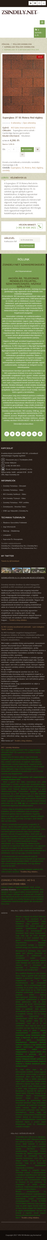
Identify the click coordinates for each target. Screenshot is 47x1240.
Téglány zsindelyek (22, 44)
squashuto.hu (16, 548)
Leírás (4, 178)
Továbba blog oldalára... (29, 872)
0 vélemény (16, 123)
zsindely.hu (5, 546)
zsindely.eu (5, 548)
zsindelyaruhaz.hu (19, 546)
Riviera (28, 167)
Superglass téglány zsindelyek (19, 47)
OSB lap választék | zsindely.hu (15, 511)
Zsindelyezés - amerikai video (14, 507)
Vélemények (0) (18, 178)
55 (23, 167)
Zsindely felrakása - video (13, 490)
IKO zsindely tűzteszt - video (14, 498)
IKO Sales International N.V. (23, 127)
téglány (39, 167)
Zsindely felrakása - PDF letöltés (16, 502)
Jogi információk (9, 527)
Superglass (16, 167)
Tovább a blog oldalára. (18, 620)
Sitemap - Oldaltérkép (11, 531)
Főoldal (6, 44)
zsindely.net (32, 546)
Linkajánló (7, 535)
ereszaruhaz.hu (30, 548)
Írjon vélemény (29, 123)
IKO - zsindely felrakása (10, 747)
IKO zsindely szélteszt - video (14, 494)
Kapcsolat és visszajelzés (13, 539)
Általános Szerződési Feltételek (15, 523)
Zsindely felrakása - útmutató (14, 486)
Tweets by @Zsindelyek (10, 561)
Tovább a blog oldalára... (23, 741)
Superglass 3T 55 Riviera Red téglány (21, 50)
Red (33, 167)
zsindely (6, 170)
